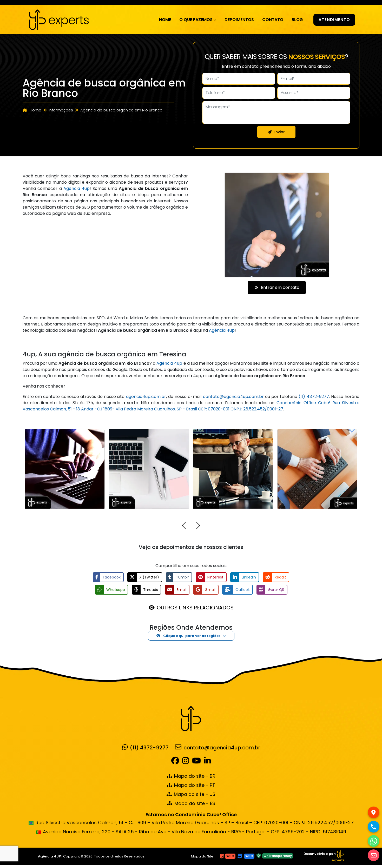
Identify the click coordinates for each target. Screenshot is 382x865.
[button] (183, 526)
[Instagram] (185, 762)
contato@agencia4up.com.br (233, 397)
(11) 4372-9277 (314, 397)
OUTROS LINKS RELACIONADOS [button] (195, 607)
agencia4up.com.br (146, 397)
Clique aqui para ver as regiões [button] (191, 635)
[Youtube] (196, 762)
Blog (297, 20)
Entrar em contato (280, 287)
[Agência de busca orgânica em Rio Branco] (59, 19)
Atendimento (334, 19)
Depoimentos (239, 20)
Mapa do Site (202, 856)
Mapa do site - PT (194, 785)
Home (165, 20)
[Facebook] (176, 762)
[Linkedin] (207, 762)
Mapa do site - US (194, 794)
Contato (272, 20)
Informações (61, 110)
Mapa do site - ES (194, 803)
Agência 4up (76, 188)
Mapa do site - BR (194, 776)
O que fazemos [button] (196, 20)
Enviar (279, 132)
